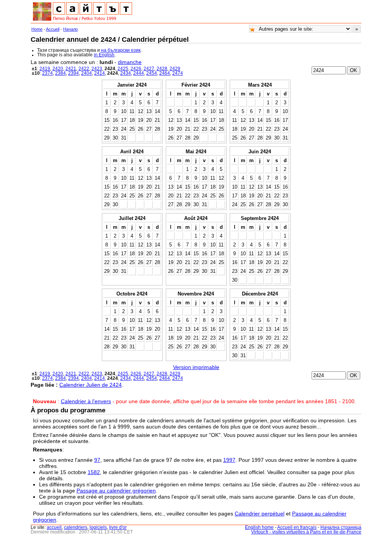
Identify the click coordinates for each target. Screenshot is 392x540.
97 (97, 460)
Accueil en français (297, 527)
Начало (70, 29)
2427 (149, 68)
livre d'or (118, 527)
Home (36, 29)
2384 (60, 73)
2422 (83, 68)
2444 (138, 73)
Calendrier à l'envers (86, 401)
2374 (47, 73)
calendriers (75, 527)
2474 (177, 73)
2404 (86, 73)
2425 (123, 68)
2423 (96, 68)
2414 (99, 73)
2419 (44, 68)
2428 (162, 68)
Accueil (52, 29)
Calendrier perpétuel (259, 513)
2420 (57, 68)
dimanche (130, 62)
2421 (70, 68)
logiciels (98, 527)
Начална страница (340, 527)
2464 (164, 73)
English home (259, 527)
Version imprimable (196, 367)
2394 (73, 73)
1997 (229, 460)
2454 (151, 73)
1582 (94, 472)
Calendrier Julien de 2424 (90, 385)
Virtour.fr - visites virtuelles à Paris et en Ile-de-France (306, 532)
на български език (120, 50)
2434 (125, 73)
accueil (54, 527)
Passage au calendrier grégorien (116, 490)
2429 (175, 68)
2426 (136, 68)
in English (104, 55)
